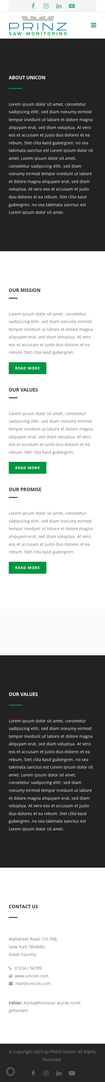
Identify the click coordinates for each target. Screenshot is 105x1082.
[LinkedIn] (59, 6)
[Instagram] (46, 6)
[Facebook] (33, 6)
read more (27, 368)
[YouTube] (72, 6)
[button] (10, 1071)
